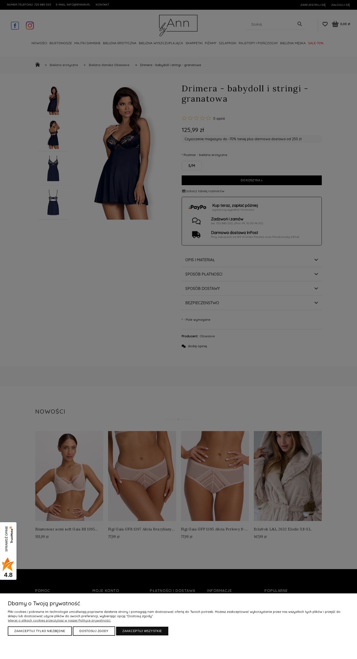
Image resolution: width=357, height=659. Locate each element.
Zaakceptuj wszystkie (142, 631)
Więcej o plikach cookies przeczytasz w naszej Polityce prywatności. (59, 620)
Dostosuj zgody (94, 631)
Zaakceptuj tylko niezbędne (39, 631)
